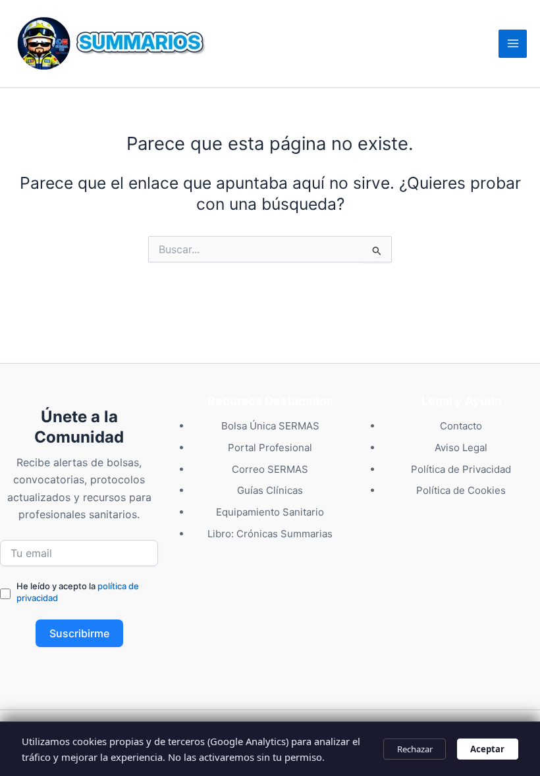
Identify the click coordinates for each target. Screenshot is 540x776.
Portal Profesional (270, 447)
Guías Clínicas (270, 490)
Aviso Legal (461, 447)
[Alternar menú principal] (513, 44)
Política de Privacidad (461, 469)
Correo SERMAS (270, 469)
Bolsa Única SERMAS (270, 426)
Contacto (461, 426)
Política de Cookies (461, 490)
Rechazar (415, 749)
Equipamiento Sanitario (270, 512)
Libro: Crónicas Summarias (270, 533)
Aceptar (487, 749)
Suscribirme (79, 633)
